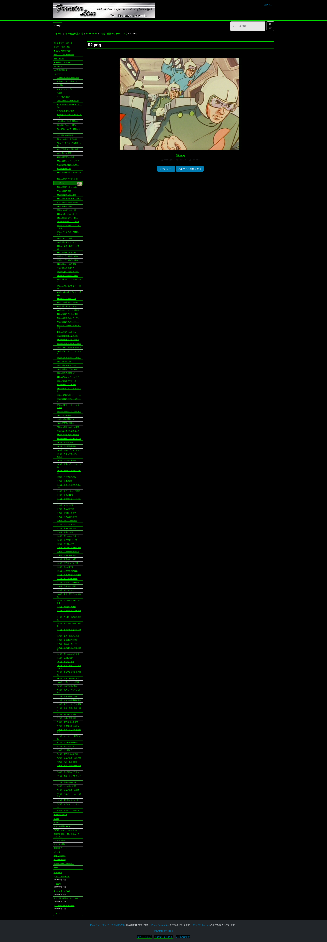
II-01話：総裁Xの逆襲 (65, 442)
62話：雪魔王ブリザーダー (67, 381)
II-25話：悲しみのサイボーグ (68, 536)
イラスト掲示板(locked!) (63, 826)
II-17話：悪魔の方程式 (65, 509)
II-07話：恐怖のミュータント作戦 (69, 472)
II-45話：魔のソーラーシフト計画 (69, 624)
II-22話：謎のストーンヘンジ (68, 524)
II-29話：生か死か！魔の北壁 (68, 551)
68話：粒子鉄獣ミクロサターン (69, 411)
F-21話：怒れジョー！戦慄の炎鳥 (69, 737)
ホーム (57, 25)
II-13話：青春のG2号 (65, 495)
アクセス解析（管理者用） (64, 864)
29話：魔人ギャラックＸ (66, 242)
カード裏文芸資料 (64, 97)
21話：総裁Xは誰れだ (65, 206)
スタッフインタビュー (65, 89)
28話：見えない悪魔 (65, 238)
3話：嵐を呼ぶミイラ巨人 (67, 125)
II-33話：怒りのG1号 (65, 567)
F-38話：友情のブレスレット (68, 810)
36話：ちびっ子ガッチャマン (68, 272)
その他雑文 (58, 66)
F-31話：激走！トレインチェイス (69, 777)
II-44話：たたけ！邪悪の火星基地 (69, 618)
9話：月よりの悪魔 (64, 153)
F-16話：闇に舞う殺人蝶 (66, 714)
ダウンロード (166, 168)
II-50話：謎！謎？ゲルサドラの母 (69, 649)
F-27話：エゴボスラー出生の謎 (69, 758)
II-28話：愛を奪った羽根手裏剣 (69, 548)
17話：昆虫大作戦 (64, 191)
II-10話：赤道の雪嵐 (64, 481)
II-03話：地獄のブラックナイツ (69, 450)
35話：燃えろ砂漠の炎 (65, 268)
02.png (180, 155)
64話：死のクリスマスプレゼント (69, 390)
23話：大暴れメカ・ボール (67, 214)
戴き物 (56, 819)
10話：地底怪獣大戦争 (65, 157)
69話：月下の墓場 (64, 415)
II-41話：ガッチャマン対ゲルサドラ (69, 602)
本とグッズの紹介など (62, 51)
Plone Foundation (160, 925)
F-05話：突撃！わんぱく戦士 (68, 678)
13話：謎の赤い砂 (64, 169)
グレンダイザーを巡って (63, 43)
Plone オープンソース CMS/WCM (107, 925)
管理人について (60, 856)
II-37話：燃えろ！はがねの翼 (68, 582)
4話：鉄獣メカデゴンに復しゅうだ (69, 130)
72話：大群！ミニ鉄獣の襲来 (68, 427)
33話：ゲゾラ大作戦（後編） (68, 260)
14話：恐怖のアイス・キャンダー (69, 174)
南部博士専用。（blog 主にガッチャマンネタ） (67, 835)
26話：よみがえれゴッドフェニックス (69, 227)
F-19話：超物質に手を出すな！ (69, 726)
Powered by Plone (163, 931)
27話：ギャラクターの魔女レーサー (69, 233)
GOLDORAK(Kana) (62, 876)
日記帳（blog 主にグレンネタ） (66, 830)
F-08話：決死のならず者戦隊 (68, 682)
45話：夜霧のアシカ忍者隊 (67, 314)
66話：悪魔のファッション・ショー (69, 400)
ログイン (268, 5)
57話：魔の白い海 (64, 361)
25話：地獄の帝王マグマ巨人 (68, 222)
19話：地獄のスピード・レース (69, 198)
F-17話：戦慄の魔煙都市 (66, 718)
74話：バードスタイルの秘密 (68, 435)
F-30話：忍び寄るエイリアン (68, 772)
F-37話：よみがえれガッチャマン (69, 805)
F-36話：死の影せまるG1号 (67, 800)
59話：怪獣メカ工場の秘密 (67, 369)
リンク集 (57, 852)
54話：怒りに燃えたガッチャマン (69, 352)
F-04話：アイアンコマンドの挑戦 (69, 673)
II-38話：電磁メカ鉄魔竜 (66, 586)
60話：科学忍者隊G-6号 (66, 373)
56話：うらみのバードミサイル (69, 358)
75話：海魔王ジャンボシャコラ (69, 439)
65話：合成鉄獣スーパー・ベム (69, 395)
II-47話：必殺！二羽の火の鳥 (68, 636)
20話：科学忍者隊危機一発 (67, 202)
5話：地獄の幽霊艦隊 (65, 135)
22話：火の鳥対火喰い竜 (66, 210)
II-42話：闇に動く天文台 (66, 607)
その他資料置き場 (74, 33)
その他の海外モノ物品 (65, 111)
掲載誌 (59, 93)
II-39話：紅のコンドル (65, 590)
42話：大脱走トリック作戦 (67, 302)
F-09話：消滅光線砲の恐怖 (67, 686)
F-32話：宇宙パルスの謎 (66, 782)
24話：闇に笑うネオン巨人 (67, 218)
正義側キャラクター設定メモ (68, 78)
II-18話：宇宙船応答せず (66, 513)
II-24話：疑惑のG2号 (65, 532)
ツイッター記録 (60, 840)
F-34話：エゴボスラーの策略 (68, 790)
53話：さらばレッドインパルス (69, 347)
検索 (270, 26)
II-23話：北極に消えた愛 (66, 528)
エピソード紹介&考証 (62, 47)
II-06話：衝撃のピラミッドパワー (69, 465)
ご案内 (58, 884)
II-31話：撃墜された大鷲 (66, 559)
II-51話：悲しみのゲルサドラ (68, 654)
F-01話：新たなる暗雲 (65, 662)
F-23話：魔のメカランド (66, 746)
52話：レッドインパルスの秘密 (69, 344)
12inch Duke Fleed (62, 891)
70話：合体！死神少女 (65, 419)
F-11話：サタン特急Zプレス (68, 696)
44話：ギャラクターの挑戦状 (68, 310)
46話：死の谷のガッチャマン (68, 318)
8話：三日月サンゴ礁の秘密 (67, 149)
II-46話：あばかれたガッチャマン (69, 631)
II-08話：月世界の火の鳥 (66, 477)
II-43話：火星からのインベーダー (69, 612)
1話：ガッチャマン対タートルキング (69, 116)
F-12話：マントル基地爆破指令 (69, 700)
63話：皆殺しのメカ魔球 (66, 385)
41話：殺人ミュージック (66, 299)
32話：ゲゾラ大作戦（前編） (68, 256)
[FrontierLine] (104, 10)
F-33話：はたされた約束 (66, 786)
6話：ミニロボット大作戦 (67, 139)
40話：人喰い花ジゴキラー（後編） (69, 293)
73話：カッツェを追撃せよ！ (68, 431)
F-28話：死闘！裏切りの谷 (67, 762)
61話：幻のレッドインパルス (68, 377)
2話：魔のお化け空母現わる (67, 121)
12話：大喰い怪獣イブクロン (68, 165)
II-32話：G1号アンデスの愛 (67, 563)
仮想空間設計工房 (60, 815)
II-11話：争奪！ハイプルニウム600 (69, 486)
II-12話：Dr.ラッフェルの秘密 (68, 491)
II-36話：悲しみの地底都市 (67, 579)
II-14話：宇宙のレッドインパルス (69, 500)
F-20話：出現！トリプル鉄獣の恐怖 (69, 731)
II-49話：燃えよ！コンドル (67, 644)
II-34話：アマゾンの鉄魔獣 (67, 571)
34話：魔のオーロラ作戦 (66, 264)
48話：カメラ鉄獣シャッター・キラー (69, 327)
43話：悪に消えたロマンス (67, 306)
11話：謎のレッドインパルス (68, 161)
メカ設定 (60, 85)
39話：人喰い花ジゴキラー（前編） (69, 287)
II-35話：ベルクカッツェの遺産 (69, 575)
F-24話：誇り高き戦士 (65, 750)
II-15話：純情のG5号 (65, 505)
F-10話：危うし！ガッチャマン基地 (69, 691)
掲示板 (56, 822)
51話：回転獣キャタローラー (68, 340)
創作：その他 (59, 58)
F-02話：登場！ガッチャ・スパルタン (69, 667)
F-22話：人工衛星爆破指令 (67, 742)
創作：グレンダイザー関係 (64, 55)
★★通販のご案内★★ (62, 62)
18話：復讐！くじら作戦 (66, 195)
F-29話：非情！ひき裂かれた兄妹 (69, 767)
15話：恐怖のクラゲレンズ (113, 33)
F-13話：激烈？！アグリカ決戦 (69, 704)
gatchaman (91, 33)
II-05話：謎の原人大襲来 (66, 460)
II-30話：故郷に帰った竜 (66, 555)
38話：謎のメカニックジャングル (69, 280)
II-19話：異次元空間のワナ (67, 517)
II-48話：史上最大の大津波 (67, 640)
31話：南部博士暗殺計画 (66, 252)
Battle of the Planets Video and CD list (69, 106)
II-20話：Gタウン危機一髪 (67, 520)
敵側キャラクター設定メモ (67, 81)
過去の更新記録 (60, 860)
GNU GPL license (201, 925)
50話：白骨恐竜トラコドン (67, 336)
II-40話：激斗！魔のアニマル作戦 (69, 595)
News (56, 867)
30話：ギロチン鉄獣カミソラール (69, 247)
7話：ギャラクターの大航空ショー (69, 144)
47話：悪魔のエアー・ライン (68, 322)
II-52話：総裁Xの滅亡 (65, 658)
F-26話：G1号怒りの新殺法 (67, 754)
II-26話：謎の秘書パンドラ (67, 540)
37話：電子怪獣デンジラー (67, 276)
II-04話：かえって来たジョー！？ (67, 455)
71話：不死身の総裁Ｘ (65, 423)
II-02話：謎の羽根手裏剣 (66, 446)
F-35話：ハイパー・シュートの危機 (69, 795)
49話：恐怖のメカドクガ (66, 332)
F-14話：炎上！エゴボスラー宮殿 (69, 709)
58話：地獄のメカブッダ (66, 365)
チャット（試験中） (61, 844)
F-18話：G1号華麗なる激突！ (68, 722)
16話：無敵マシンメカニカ (67, 187)
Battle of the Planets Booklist (68, 101)
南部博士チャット (60, 848)
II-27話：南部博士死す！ (66, 544)
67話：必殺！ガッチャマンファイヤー (69, 406)
